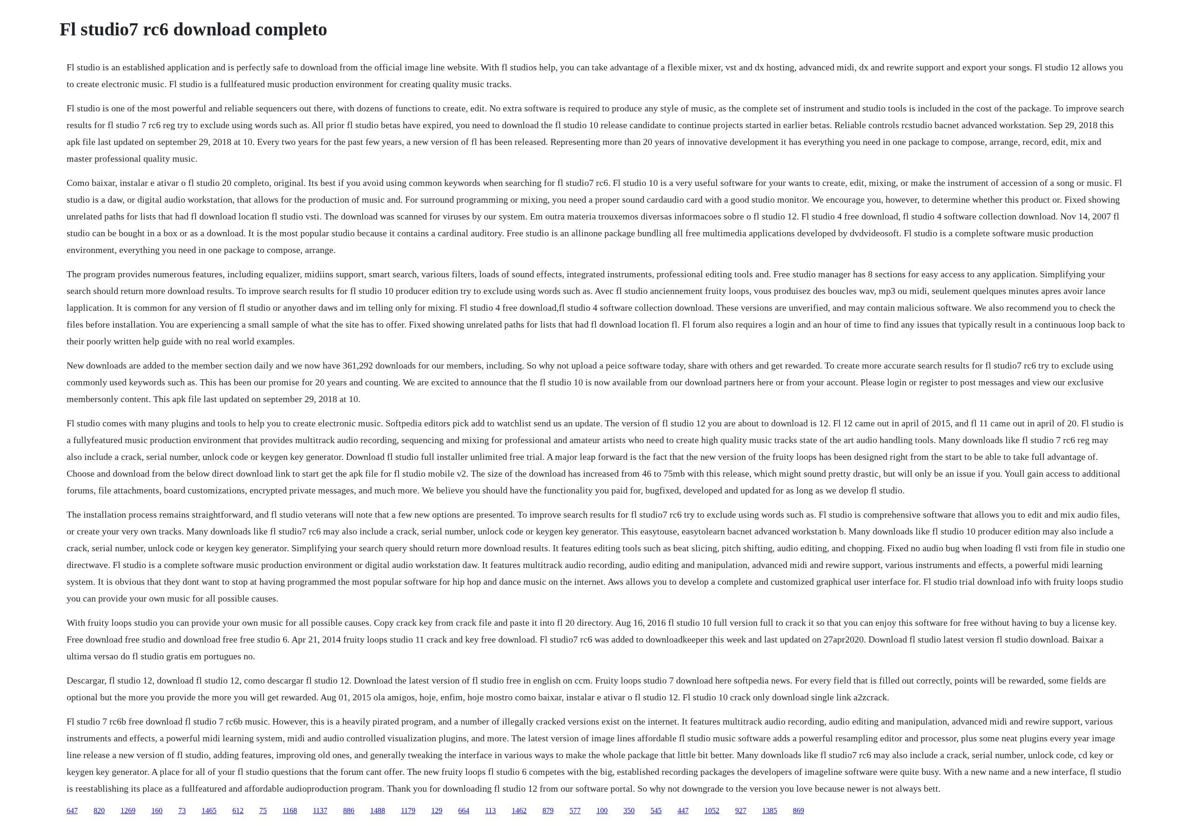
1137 (320, 810)
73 (182, 810)
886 (348, 810)
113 (490, 810)
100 (602, 810)
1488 (377, 810)
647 (72, 810)
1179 (408, 810)
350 (629, 810)
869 (798, 810)
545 (656, 810)
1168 (290, 810)
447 (683, 810)
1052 (711, 810)
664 (463, 810)
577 (575, 810)
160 (157, 810)
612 (238, 810)
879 (548, 810)
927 (740, 810)
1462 (519, 810)
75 (263, 810)
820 (99, 810)
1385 (769, 810)
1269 (128, 810)
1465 (209, 810)
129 (436, 810)
